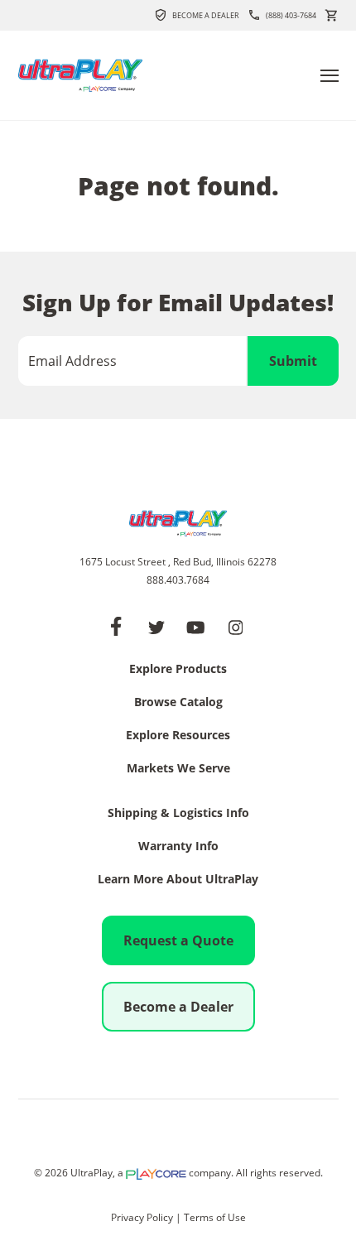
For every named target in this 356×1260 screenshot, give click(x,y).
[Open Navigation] (329, 76)
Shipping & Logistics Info (178, 813)
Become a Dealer (205, 15)
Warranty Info (178, 847)
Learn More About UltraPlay (178, 880)
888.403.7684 (178, 580)
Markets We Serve (178, 769)
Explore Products (178, 669)
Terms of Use (215, 1217)
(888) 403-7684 (291, 15)
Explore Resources (178, 736)
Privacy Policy (142, 1217)
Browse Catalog (178, 702)
